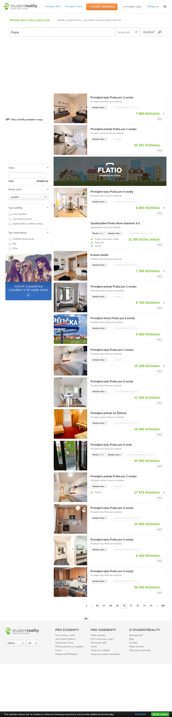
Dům (15, 248)
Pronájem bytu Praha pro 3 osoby (112, 97)
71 (131, 605)
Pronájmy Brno (53, 6)
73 (144, 605)
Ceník (58, 650)
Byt (14, 243)
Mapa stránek (136, 646)
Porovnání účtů (99, 642)
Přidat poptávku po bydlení (69, 646)
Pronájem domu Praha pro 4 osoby (113, 318)
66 (97, 605)
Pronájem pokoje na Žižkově (109, 413)
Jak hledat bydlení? (65, 639)
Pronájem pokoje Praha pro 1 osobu (114, 129)
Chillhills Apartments (23, 239)
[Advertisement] (86, 66)
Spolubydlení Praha (100, 227)
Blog (131, 639)
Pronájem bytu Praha (100, 101)
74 (151, 605)
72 (137, 605)
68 (111, 605)
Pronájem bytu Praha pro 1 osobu (112, 349)
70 (124, 605)
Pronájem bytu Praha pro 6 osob (111, 444)
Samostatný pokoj (22, 219)
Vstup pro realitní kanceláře (105, 654)
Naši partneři (136, 635)
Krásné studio (100, 255)
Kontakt (133, 642)
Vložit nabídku (98, 635)
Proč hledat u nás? (65, 635)
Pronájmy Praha (73, 6)
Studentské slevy (64, 642)
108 (163, 605)
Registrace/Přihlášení (66, 654)
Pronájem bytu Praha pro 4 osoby (112, 191)
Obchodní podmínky (140, 650)
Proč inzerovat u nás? (102, 639)
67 (104, 605)
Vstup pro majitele (100, 650)
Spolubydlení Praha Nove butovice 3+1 (115, 223)
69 (117, 605)
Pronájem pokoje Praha (101, 133)
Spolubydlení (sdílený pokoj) (28, 223)
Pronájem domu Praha (101, 322)
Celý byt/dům (20, 214)
